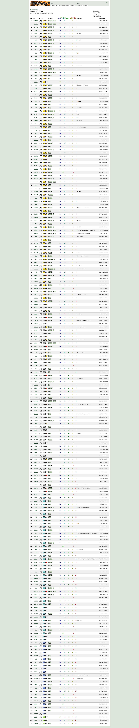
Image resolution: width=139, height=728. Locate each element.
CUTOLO (36, 327)
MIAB (36, 236)
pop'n (86, 5)
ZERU (36, 111)
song (53, 5)
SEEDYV (36, 339)
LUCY (36, 681)
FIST (36, 246)
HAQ (36, 552)
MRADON (36, 304)
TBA (36, 423)
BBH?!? (36, 265)
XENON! (36, 575)
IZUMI (36, 124)
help (79, 5)
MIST (36, 127)
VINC (36, 427)
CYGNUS (36, 281)
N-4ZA (35, 346)
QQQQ (35, 117)
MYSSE (36, 504)
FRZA (36, 523)
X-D (36, 572)
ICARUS (36, 365)
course (63, 5)
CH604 (35, 462)
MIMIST (35, 397)
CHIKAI (36, 320)
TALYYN (36, 539)
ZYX (36, 130)
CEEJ (36, 485)
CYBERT (36, 420)
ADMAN (36, 581)
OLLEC (35, 333)
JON (36, 46)
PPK (36, 510)
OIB (36, 30)
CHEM (35, 262)
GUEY (36, 107)
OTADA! (36, 700)
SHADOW (36, 217)
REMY (35, 562)
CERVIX (36, 24)
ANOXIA (36, 601)
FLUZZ (35, 717)
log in (107, 2)
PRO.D (35, 211)
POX (36, 626)
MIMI (36, 104)
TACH (36, 410)
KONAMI (36, 20)
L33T (36, 53)
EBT (36, 688)
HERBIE (36, 162)
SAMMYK (36, 191)
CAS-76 (36, 443)
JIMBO (35, 65)
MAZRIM (36, 414)
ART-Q (35, 136)
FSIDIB (35, 665)
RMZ (36, 198)
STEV (36, 436)
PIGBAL (36, 298)
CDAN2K (36, 120)
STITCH (36, 407)
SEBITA (36, 488)
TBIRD (35, 459)
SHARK (36, 613)
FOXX (36, 491)
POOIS (35, 704)
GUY (36, 610)
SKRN (35, 594)
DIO (36, 652)
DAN (36, 40)
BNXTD (36, 617)
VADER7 (36, 291)
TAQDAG (36, 140)
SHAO (35, 343)
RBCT (36, 310)
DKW (36, 549)
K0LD (36, 153)
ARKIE (35, 49)
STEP (36, 684)
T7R (36, 394)
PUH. (36, 642)
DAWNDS (36, 159)
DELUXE (36, 172)
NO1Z (36, 707)
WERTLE (36, 156)
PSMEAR (36, 301)
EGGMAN (36, 349)
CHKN (35, 91)
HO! (36, 630)
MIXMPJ (36, 288)
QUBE (35, 378)
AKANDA (36, 456)
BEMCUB (36, 194)
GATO (36, 75)
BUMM (35, 165)
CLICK (35, 559)
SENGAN (36, 385)
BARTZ (35, 62)
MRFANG (36, 249)
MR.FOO (36, 439)
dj (56, 5)
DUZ (36, 317)
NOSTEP (36, 536)
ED (36, 368)
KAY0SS (36, 27)
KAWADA (36, 678)
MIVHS (35, 565)
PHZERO (36, 514)
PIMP (36, 56)
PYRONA (36, 723)
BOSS (36, 220)
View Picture (78, 53)
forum (82, 5)
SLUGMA (36, 201)
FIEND (35, 336)
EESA (36, 146)
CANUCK (36, 243)
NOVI (36, 446)
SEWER (36, 623)
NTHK (36, 278)
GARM (35, 98)
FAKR (36, 33)
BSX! (36, 507)
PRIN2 (35, 449)
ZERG (36, 227)
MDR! (36, 649)
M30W (35, 543)
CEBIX (35, 143)
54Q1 (36, 88)
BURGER (36, 269)
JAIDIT (35, 501)
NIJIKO (35, 375)
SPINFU (36, 713)
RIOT (36, 433)
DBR (36, 568)
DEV (36, 691)
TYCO (36, 555)
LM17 (36, 259)
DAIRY (35, 362)
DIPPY (35, 275)
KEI (36, 694)
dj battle (67, 5)
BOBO (35, 494)
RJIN (36, 85)
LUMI (36, 710)
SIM (36, 59)
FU (36, 223)
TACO (36, 597)
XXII (36, 675)
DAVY (36, 359)
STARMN (36, 472)
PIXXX (35, 478)
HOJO (36, 294)
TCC (36, 517)
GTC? (36, 185)
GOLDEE (36, 607)
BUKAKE (36, 252)
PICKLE (36, 169)
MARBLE (36, 633)
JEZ (36, 372)
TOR (36, 533)
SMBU (35, 72)
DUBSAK (36, 178)
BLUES (35, 82)
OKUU (35, 404)
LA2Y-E (36, 475)
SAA (36, 256)
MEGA (35, 646)
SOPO (36, 381)
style (59, 5)
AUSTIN (36, 149)
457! (36, 188)
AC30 (36, 391)
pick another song (33, 9)
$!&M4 (35, 671)
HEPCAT (36, 401)
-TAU (36, 417)
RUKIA (35, 697)
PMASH (36, 655)
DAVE (36, 465)
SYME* (35, 639)
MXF (36, 546)
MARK (35, 114)
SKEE (36, 101)
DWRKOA (36, 307)
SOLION (36, 481)
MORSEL (36, 578)
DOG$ (36, 497)
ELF (36, 662)
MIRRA (35, 175)
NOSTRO (36, 207)
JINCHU (36, 468)
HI (35, 94)
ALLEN (35, 230)
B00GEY (36, 182)
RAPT (36, 452)
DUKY (35, 430)
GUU (36, 526)
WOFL (36, 204)
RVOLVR (36, 214)
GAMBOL (36, 584)
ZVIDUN (36, 240)
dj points (72, 5)
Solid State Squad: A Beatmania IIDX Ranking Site (40, 3)
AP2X (36, 133)
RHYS (36, 285)
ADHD (35, 520)
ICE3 (36, 356)
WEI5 (36, 588)
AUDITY (36, 43)
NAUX (35, 314)
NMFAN (36, 233)
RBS (36, 668)
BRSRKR (36, 591)
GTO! (36, 272)
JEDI (36, 659)
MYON (35, 388)
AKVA (36, 636)
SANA (35, 330)
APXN (36, 78)
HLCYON (36, 323)
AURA (35, 352)
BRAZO (36, 69)
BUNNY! (36, 620)
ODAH (35, 720)
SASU (36, 36)
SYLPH (35, 530)
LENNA (36, 604)
